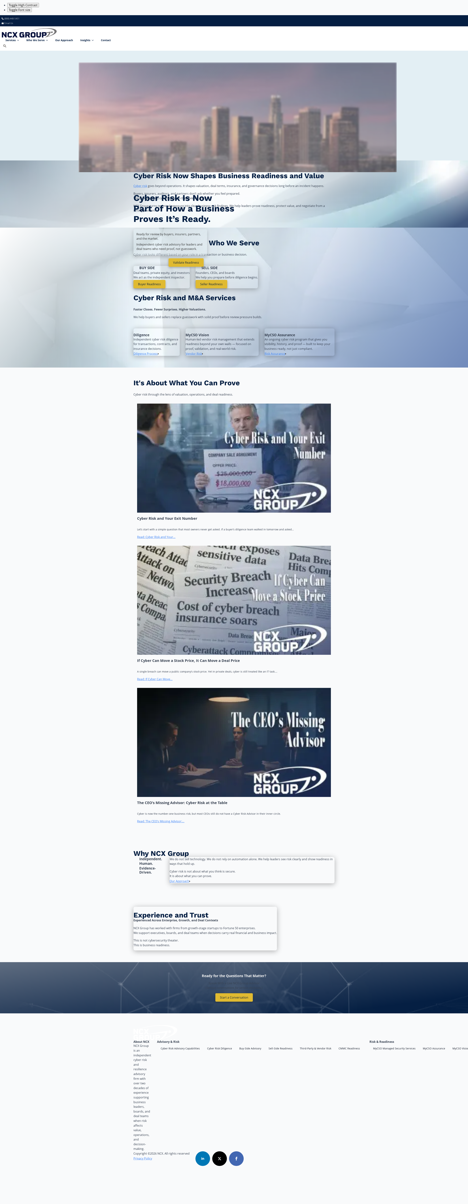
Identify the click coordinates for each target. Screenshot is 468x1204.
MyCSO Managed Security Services (394, 1048)
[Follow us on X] (219, 1158)
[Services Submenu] (19, 40)
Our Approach (64, 40)
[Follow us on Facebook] (236, 1158)
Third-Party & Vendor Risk (315, 1048)
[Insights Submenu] (93, 40)
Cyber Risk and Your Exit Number (167, 518)
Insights (85, 40)
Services (10, 40)
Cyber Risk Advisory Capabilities (180, 1048)
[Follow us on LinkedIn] (202, 1158)
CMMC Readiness (349, 1048)
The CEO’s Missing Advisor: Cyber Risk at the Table (182, 803)
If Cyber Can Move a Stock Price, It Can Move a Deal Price (188, 660)
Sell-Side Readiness (280, 1048)
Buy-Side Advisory (250, 1048)
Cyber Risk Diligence (219, 1048)
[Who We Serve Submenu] (48, 40)
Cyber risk (140, 186)
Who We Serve (35, 40)
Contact (106, 40)
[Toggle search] (5, 46)
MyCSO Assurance (434, 1048)
